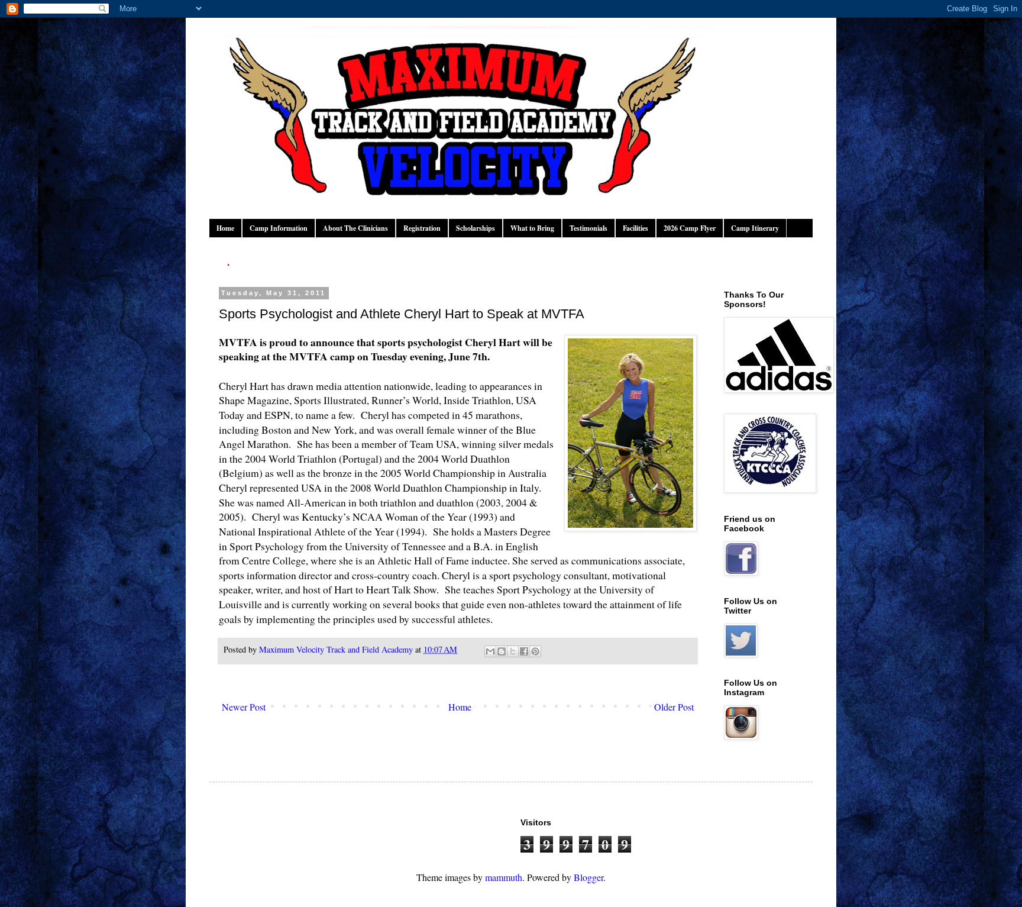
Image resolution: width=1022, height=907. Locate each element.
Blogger (588, 877)
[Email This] (490, 651)
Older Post (674, 707)
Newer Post (244, 707)
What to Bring (532, 228)
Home (225, 228)
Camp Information (279, 228)
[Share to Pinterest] (535, 651)
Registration (422, 228)
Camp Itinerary (755, 228)
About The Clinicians (355, 228)
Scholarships (475, 228)
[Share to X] (513, 651)
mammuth (503, 877)
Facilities (635, 228)
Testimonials (588, 228)
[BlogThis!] (501, 651)
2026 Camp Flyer (690, 228)
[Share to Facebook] (524, 651)
